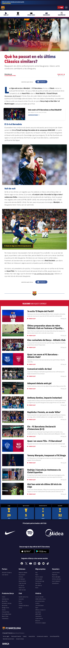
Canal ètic (21, 599)
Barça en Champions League (40, 621)
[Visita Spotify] (30, 532)
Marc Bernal (38, 585)
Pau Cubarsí (22, 574)
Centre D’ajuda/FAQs (54, 636)
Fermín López (39, 577)
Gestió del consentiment (8, 638)
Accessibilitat (32, 636)
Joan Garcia (5, 574)
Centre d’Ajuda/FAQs (5, 611)
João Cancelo (22, 590)
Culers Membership (5, 598)
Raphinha (54, 574)
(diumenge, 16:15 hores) (12, 96)
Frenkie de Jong (39, 581)
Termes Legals (6, 636)
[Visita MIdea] (54, 532)
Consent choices (20, 638)
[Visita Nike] (10, 532)
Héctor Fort (22, 587)
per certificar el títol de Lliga (43, 274)
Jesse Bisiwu (55, 583)
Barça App (4, 605)
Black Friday (5, 616)
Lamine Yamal (55, 572)
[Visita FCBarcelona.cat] (3, 8)
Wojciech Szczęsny (7, 572)
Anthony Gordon (56, 579)
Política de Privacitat (16, 636)
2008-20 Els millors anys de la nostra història (40, 601)
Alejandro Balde (23, 572)
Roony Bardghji (56, 577)
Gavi (36, 572)
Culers (60, 7)
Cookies (25, 636)
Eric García (21, 585)
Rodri (36, 587)
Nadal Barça (5, 618)
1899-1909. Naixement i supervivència (39, 616)
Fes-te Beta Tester (6, 614)
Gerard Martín (22, 581)
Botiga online (5, 607)
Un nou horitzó (39, 597)
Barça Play (4, 601)
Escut (20, 601)
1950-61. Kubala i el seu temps (40, 611)
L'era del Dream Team (39, 606)
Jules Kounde (22, 583)
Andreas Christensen (22, 578)
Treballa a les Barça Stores (24, 606)
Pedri (36, 574)
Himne (20, 603)
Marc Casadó (38, 579)
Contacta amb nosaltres (42, 636)
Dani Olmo (38, 583)
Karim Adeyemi (56, 581)
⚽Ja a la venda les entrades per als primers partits (13, 2)
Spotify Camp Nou (23, 597)
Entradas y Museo (6, 603)
